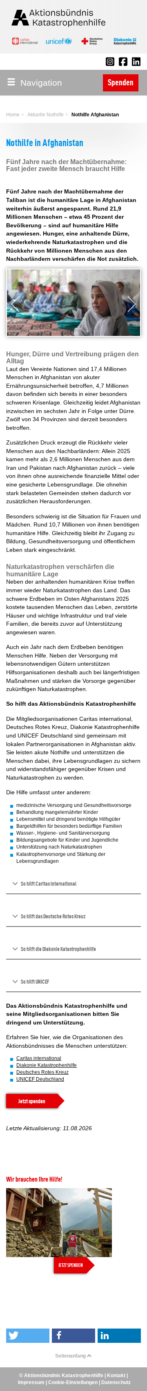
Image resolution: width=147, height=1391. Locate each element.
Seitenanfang (71, 1356)
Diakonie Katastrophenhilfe (46, 1065)
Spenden (121, 82)
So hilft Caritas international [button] (48, 883)
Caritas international (38, 1058)
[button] (13, 304)
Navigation (39, 82)
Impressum (31, 1382)
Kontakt (116, 1375)
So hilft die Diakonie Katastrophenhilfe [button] (58, 949)
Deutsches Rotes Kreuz (42, 1072)
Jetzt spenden (31, 1101)
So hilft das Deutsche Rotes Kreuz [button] (52, 916)
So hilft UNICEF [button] (34, 981)
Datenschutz (116, 1382)
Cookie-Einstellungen (73, 1382)
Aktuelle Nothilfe (45, 115)
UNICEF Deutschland (40, 1079)
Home (13, 115)
